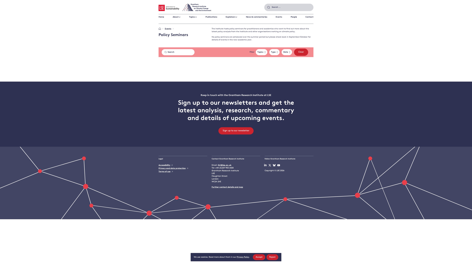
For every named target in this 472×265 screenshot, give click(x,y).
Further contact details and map (227, 187)
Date (285, 52)
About (176, 17)
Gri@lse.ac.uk (224, 165)
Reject (273, 258)
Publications (211, 17)
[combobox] (288, 7)
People (294, 17)
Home (161, 17)
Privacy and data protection (172, 168)
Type (273, 52)
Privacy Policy (243, 257)
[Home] (160, 29)
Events (279, 17)
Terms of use (164, 172)
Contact (309, 17)
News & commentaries (256, 17)
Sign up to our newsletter (236, 131)
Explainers (230, 17)
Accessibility (164, 165)
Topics (192, 17)
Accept (260, 258)
